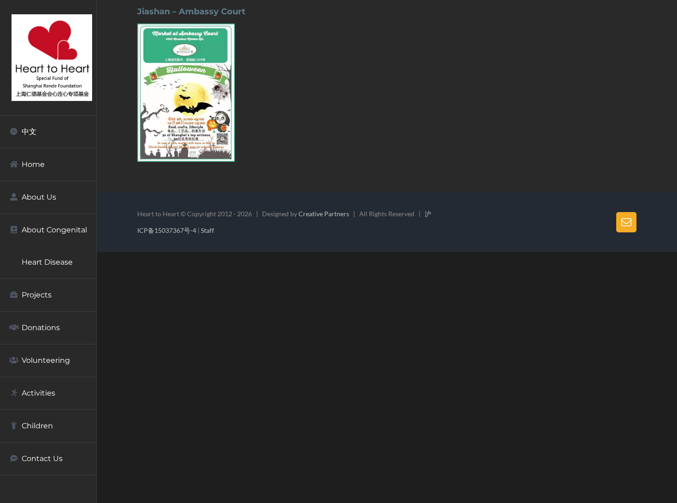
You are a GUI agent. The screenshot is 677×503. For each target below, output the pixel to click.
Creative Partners (323, 214)
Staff (207, 230)
